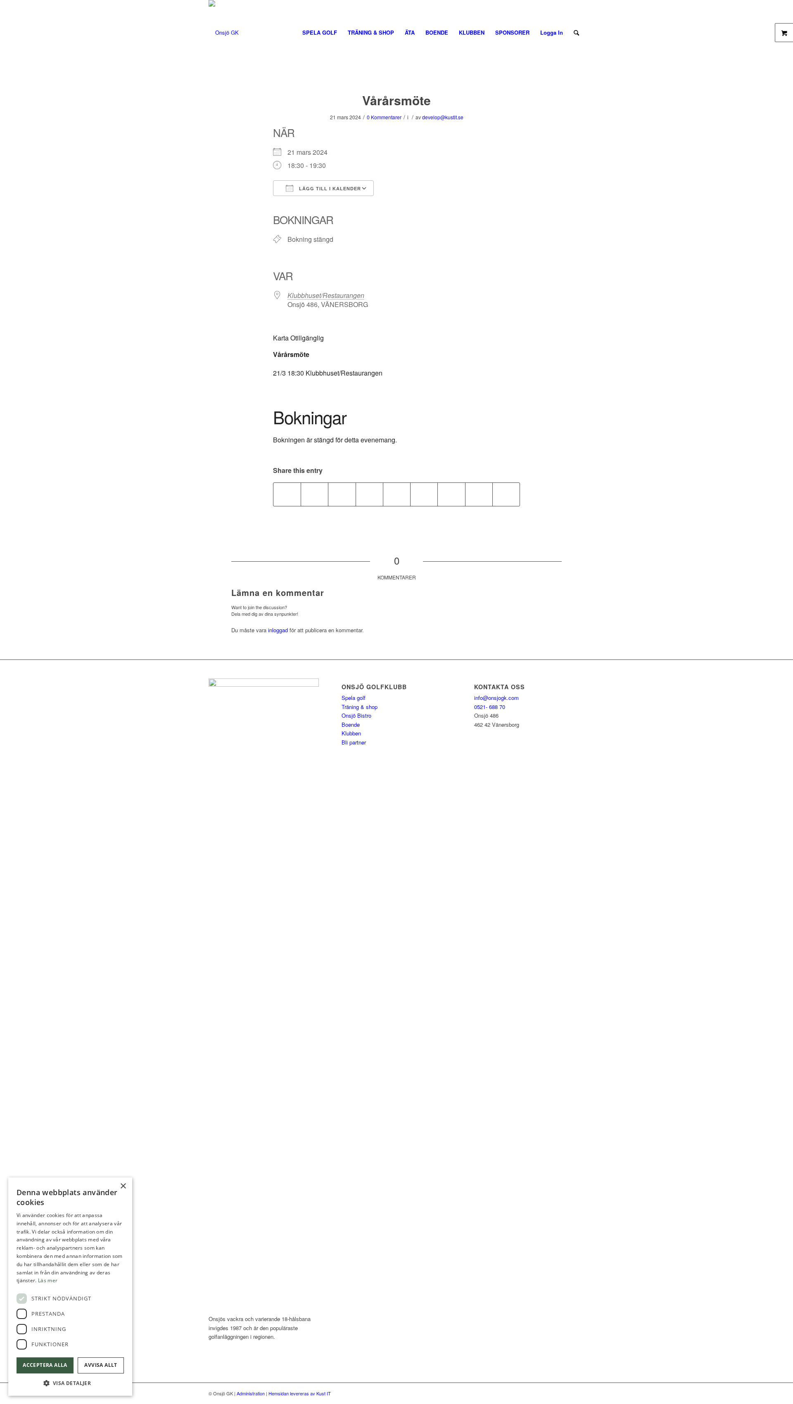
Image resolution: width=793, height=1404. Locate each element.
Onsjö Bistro (356, 715)
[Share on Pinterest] (369, 494)
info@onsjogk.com (496, 698)
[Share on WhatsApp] (341, 494)
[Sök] (576, 32)
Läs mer (47, 1280)
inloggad (278, 630)
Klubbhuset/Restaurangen (325, 295)
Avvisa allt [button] (100, 1365)
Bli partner (354, 742)
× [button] (123, 1186)
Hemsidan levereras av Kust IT (299, 1393)
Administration (251, 1393)
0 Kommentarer (384, 117)
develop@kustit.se (442, 117)
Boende (351, 724)
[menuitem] (319, 32)
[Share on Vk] (451, 494)
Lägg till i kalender (329, 188)
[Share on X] (314, 494)
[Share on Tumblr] (424, 494)
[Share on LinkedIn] (396, 494)
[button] (70, 1383)
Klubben (351, 733)
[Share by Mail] (506, 494)
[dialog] (70, 1286)
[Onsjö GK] (224, 32)
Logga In (551, 32)
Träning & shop (360, 707)
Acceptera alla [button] (45, 1365)
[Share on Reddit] (478, 494)
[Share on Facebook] (287, 494)
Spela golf (354, 698)
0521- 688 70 (489, 707)
